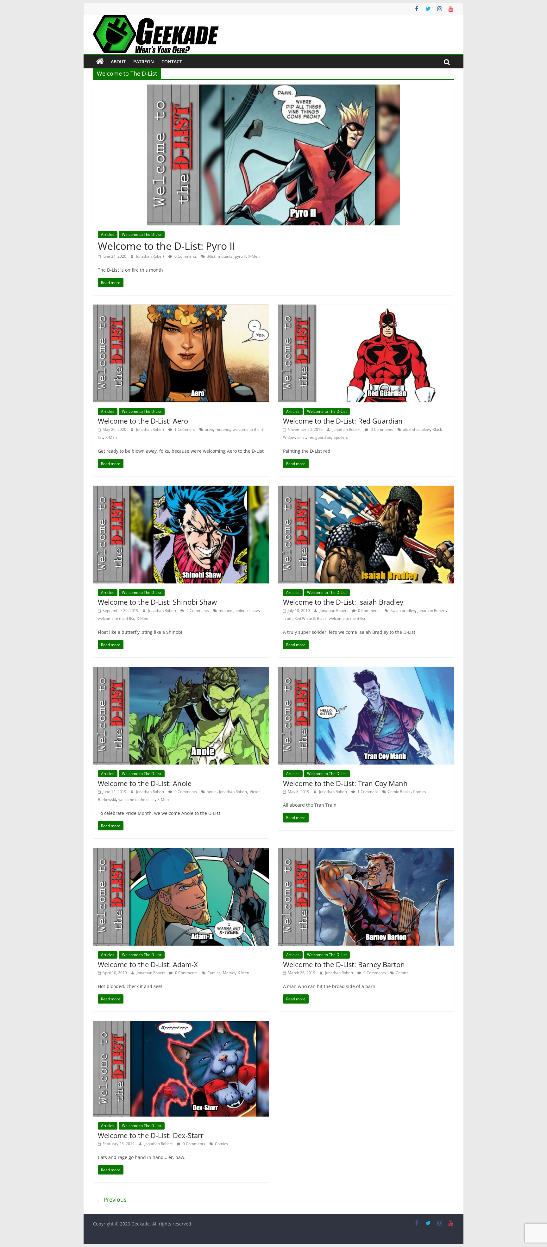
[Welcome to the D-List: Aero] (181, 308)
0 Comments (185, 256)
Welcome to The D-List (141, 234)
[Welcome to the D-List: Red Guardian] (366, 308)
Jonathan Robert (150, 256)
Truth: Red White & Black (304, 618)
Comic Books (399, 791)
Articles (107, 234)
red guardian (319, 437)
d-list (211, 256)
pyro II (240, 256)
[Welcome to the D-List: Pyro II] (273, 88)
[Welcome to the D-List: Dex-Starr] (181, 1024)
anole (212, 791)
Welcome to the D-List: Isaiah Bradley (343, 602)
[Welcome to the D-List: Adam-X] (181, 851)
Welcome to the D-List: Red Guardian (343, 420)
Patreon (143, 62)
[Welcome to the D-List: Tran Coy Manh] (366, 670)
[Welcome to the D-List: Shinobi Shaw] (181, 489)
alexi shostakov (416, 429)
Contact (171, 62)
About (118, 62)
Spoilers (341, 437)
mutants (225, 256)
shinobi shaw (247, 610)
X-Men (254, 256)
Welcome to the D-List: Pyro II (166, 246)
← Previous (111, 1199)
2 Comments (197, 610)
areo (209, 429)
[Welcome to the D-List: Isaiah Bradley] (366, 489)
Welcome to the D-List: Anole (145, 783)
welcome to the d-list (116, 618)
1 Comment (184, 429)
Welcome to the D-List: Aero (143, 420)
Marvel (229, 972)
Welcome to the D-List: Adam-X (148, 964)
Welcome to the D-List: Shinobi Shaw (157, 602)
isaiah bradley (402, 610)
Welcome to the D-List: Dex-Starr (151, 1135)
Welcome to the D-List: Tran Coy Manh (345, 783)
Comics (419, 791)
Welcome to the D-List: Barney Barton (344, 964)
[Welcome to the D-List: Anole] (181, 670)
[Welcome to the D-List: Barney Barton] (366, 851)
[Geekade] (100, 61)
